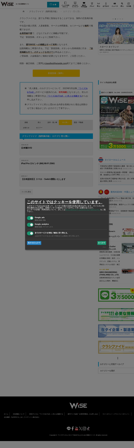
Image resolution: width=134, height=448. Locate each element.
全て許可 (101, 243)
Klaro (104, 247)
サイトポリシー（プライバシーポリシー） (82, 209)
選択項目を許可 (34, 243)
